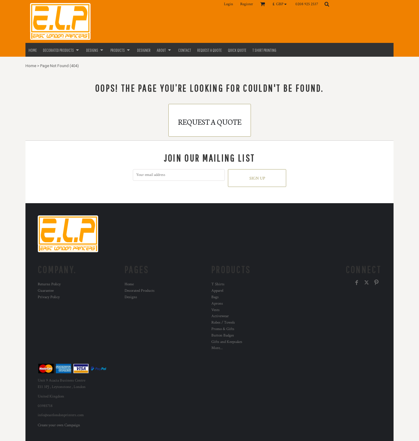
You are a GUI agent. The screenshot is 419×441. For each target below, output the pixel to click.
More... (217, 348)
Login (228, 4)
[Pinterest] (376, 282)
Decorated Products (140, 290)
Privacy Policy (49, 297)
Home (30, 65)
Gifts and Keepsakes (226, 341)
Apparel (217, 290)
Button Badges (222, 335)
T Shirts (218, 284)
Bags (215, 297)
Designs (131, 297)
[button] (281, 4)
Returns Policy (49, 284)
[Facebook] (356, 282)
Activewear (220, 316)
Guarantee (46, 290)
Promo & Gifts (222, 329)
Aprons (217, 303)
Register (246, 4)
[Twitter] (366, 282)
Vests (215, 310)
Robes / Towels (223, 322)
